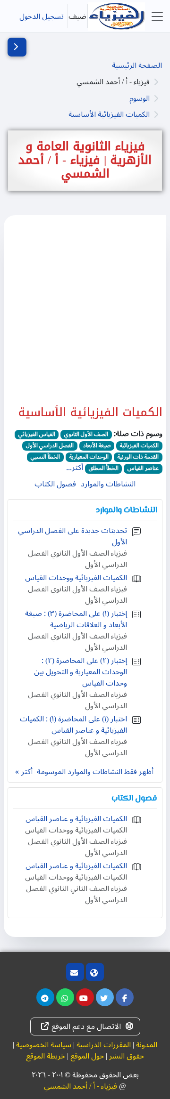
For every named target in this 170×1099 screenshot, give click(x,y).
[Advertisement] (85, 316)
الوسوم (139, 98)
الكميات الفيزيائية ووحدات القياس (76, 578)
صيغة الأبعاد (97, 446)
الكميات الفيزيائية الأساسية (109, 114)
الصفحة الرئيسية (137, 65)
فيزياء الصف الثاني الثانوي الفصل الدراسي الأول (76, 894)
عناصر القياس (143, 468)
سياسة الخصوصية (43, 1045)
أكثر (27, 771)
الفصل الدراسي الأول (50, 446)
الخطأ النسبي (45, 457)
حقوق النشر (126, 1056)
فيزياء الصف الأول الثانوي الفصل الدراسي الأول (77, 559)
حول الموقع (87, 1056)
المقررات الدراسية (103, 1045)
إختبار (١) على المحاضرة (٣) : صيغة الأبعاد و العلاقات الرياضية (76, 619)
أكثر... (74, 468)
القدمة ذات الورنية (138, 457)
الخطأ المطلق (104, 468)
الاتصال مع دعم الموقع (86, 1026)
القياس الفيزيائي (36, 434)
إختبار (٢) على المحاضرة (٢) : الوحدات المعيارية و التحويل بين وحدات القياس (80, 672)
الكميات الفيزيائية (139, 446)
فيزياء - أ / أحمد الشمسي (80, 1086)
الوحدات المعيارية (89, 457)
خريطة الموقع (45, 1056)
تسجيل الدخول (41, 16)
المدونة (146, 1045)
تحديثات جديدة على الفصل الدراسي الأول (72, 536)
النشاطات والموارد (108, 484)
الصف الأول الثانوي (86, 434)
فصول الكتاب (55, 484)
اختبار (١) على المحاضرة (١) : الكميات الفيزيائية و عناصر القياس (73, 724)
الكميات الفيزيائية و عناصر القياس (76, 819)
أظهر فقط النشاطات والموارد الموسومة (95, 771)
